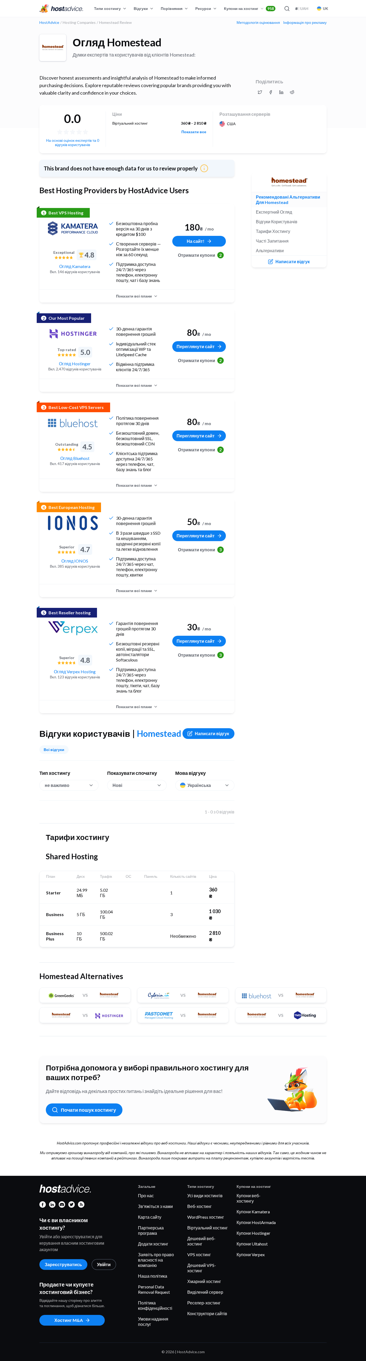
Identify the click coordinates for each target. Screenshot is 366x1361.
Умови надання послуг (153, 1321)
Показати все (193, 132)
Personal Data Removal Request (154, 1289)
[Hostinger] (73, 333)
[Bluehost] (73, 422)
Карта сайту (149, 1216)
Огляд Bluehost (74, 458)
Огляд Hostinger (75, 363)
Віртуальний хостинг (207, 1227)
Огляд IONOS (74, 560)
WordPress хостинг (205, 1216)
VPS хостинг (199, 1254)
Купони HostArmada (256, 1222)
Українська (199, 785)
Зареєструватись (63, 1264)
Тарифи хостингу (273, 231)
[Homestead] (52, 47)
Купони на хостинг (249, 8)
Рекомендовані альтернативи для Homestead (288, 199)
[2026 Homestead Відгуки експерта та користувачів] (260, 92)
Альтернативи (270, 250)
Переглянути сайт (196, 346)
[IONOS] (73, 522)
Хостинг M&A (68, 1320)
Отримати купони (200, 255)
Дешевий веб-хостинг (201, 1241)
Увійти (104, 1264)
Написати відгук (212, 733)
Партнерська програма (151, 1230)
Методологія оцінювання (258, 22)
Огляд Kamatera (74, 266)
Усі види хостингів (205, 1195)
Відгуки (141, 8)
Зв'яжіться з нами (155, 1206)
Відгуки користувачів (276, 221)
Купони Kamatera (253, 1211)
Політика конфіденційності (155, 1305)
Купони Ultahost (252, 1243)
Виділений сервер (205, 1292)
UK (325, 8)
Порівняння (171, 8)
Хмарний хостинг (204, 1281)
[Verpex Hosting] (73, 628)
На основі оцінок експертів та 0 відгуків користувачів (72, 142)
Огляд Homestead (117, 42)
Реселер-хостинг (204, 1302)
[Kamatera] (73, 228)
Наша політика (152, 1275)
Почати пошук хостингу (88, 1110)
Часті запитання (272, 240)
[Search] (286, 8)
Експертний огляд (274, 211)
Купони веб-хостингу (248, 1198)
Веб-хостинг (199, 1206)
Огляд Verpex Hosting (75, 671)
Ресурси (203, 8)
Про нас (146, 1195)
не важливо (57, 785)
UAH (301, 8)
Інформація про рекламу (305, 22)
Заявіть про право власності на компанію (156, 1260)
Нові (117, 785)
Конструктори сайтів (207, 1313)
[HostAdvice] (61, 8)
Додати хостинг (153, 1243)
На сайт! (195, 241)
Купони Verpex (251, 1254)
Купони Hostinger (253, 1233)
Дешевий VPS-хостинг (201, 1268)
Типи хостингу (107, 8)
